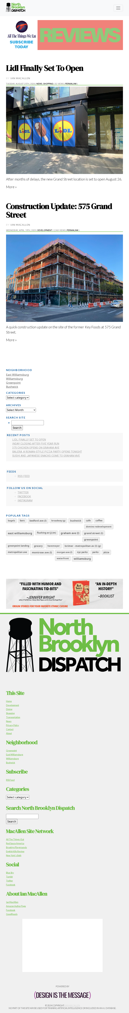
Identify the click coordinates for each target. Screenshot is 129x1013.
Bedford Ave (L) (38, 520)
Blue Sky (10, 872)
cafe (88, 520)
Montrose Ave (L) (42, 552)
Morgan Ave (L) (64, 552)
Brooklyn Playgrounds (16, 847)
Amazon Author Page (16, 906)
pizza (106, 552)
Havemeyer (54, 545)
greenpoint (91, 539)
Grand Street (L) (93, 533)
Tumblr (9, 876)
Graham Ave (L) (70, 533)
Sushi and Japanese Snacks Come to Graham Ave (46, 455)
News (39, 83)
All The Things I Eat (15, 839)
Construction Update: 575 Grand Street (59, 210)
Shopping (48, 83)
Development (44, 230)
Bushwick (12, 387)
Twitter (23, 492)
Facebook (24, 496)
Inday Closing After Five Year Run (35, 443)
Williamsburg (14, 379)
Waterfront (63, 558)
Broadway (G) (58, 520)
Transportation (13, 717)
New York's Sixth (13, 855)
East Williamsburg (17, 375)
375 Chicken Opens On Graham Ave (35, 447)
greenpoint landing (18, 545)
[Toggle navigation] (118, 8)
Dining (9, 709)
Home (9, 701)
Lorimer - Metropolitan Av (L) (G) (83, 545)
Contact (9, 729)
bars (22, 520)
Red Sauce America (15, 843)
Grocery (38, 545)
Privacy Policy (12, 725)
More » (11, 187)
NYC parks (82, 552)
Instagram (25, 500)
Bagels (11, 520)
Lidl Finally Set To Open (44, 67)
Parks (95, 552)
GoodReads (11, 914)
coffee (99, 520)
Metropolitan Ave (17, 552)
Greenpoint (13, 383)
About (9, 733)
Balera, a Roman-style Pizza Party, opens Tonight (47, 451)
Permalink (71, 83)
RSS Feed (24, 476)
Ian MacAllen (20, 78)
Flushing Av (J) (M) (46, 532)
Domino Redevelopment (99, 526)
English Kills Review (15, 851)
